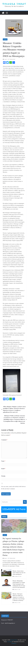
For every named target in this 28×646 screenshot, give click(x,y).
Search (25, 502)
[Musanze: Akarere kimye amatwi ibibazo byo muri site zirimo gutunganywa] (6, 573)
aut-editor (13, 59)
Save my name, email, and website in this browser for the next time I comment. (13, 487)
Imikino (4, 535)
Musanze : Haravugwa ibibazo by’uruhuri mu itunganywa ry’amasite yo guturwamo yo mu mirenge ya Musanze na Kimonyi (18, 597)
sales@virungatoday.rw (10, 623)
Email (3, 468)
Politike (5, 39)
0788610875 (10, 620)
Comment (4, 440)
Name (3, 461)
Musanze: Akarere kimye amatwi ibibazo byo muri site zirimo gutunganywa (19, 572)
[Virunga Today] (3, 13)
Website (3, 476)
